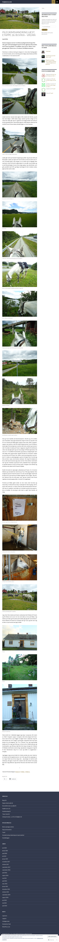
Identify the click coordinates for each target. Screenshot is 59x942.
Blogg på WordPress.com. (7, 933)
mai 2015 (4, 878)
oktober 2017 (5, 864)
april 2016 (4, 872)
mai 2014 (4, 903)
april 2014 (4, 905)
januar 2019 (5, 859)
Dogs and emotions (7, 829)
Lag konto (4, 915)
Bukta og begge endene (8, 826)
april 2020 (4, 853)
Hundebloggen (5, 837)
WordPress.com (6, 926)
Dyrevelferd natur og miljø (8, 805)
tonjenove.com (7, 2)
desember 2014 (6, 889)
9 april (53, 88)
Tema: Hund (5, 814)
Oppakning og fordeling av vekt (51, 56)
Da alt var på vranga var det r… (51, 75)
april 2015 (4, 881)
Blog (3, 800)
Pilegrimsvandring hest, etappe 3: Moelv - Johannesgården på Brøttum (51, 62)
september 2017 (6, 867)
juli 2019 (4, 856)
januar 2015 (5, 886)
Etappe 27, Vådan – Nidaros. (22, 771)
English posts (5, 808)
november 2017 (6, 861)
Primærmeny (57, 2)
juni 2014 (4, 900)
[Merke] (49, 8)
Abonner (44, 29)
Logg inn (4, 918)
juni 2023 (4, 848)
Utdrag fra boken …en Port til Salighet (11, 816)
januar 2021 (5, 850)
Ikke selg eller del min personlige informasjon (22, 933)
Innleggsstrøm (5, 921)
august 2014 (5, 897)
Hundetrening (5, 811)
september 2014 (6, 894)
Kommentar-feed (6, 924)
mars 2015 (4, 883)
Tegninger (48, 51)
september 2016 (6, 870)
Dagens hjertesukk (6, 803)
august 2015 (5, 875)
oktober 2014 (5, 892)
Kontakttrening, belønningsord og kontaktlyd (13, 835)
